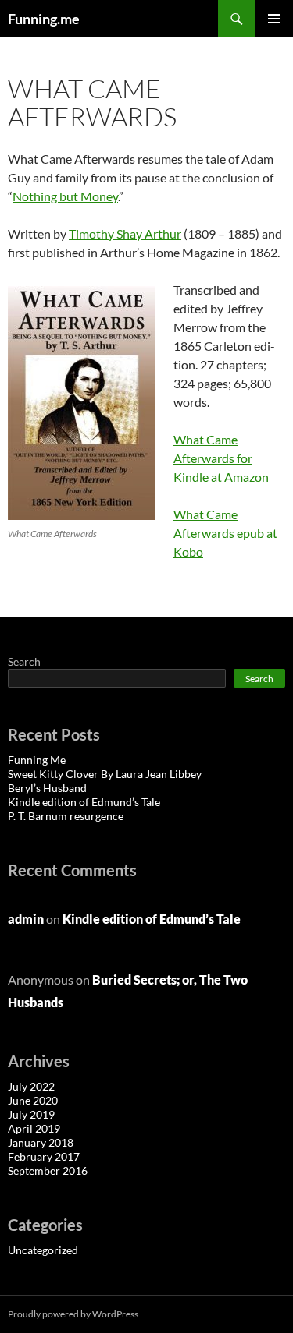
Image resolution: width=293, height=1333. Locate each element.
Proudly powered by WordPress (73, 1314)
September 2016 (48, 1170)
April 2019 (34, 1128)
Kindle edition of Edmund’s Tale (84, 801)
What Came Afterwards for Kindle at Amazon (221, 458)
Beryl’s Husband (47, 787)
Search (24, 661)
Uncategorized (43, 1250)
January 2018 (40, 1142)
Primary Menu (274, 18)
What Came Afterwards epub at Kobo (225, 533)
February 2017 (44, 1156)
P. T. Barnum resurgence (65, 815)
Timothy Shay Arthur (125, 233)
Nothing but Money (65, 196)
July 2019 (31, 1114)
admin (26, 918)
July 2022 (31, 1086)
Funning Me (37, 759)
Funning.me (44, 18)
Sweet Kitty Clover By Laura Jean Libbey (105, 773)
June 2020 (33, 1100)
